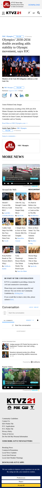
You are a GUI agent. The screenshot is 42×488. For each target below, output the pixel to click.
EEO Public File (7, 424)
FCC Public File (7, 429)
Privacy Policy (7, 431)
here (12, 299)
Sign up (36, 307)
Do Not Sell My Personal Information (15, 436)
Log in (31, 307)
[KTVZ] (15, 13)
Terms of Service (8, 434)
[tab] (8, 320)
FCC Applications (8, 426)
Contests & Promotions (10, 450)
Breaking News (7, 447)
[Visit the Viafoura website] (35, 362)
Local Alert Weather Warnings (12, 458)
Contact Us (6, 421)
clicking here (18, 293)
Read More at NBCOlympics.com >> (15, 123)
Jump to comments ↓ (9, 136)
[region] (21, 335)
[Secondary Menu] (5, 13)
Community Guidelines (10, 418)
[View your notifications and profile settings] (38, 320)
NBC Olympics (8, 87)
